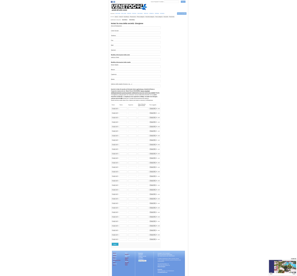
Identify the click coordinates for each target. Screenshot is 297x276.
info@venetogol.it (161, 266)
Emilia (114, 257)
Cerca (183, 1)
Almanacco (140, 259)
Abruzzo (114, 253)
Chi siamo (140, 254)
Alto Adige (127, 262)
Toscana (126, 260)
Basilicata (115, 254)
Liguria (114, 262)
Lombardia (115, 263)
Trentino (126, 261)
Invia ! (115, 244)
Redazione (140, 253)
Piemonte (127, 254)
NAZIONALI (124, 19)
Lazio (114, 261)
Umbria (126, 263)
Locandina (140, 257)
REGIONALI (132, 19)
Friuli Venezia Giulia (116, 260)
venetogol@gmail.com (162, 272)
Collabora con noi (142, 256)
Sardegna (127, 257)
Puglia (126, 256)
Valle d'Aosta (127, 255)
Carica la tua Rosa (181, 13)
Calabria (114, 255)
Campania (115, 256)
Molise (126, 253)
